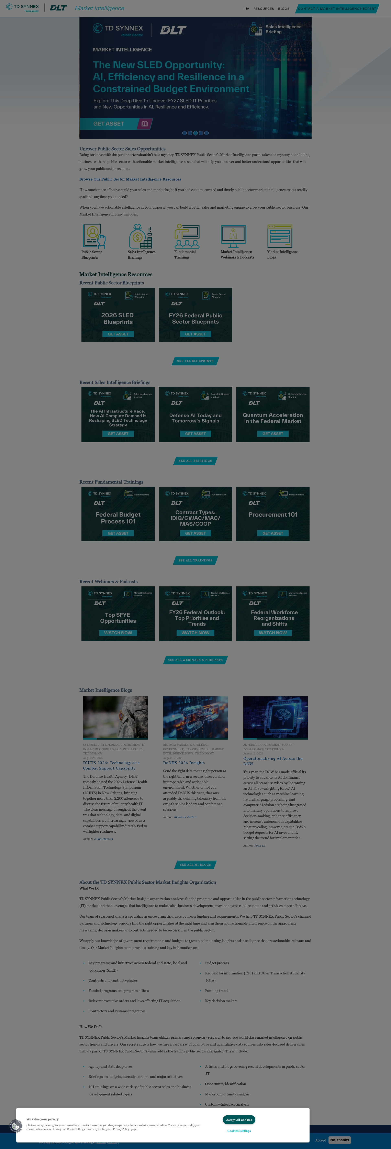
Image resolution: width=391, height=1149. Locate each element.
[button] (15, 1126)
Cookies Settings (239, 1131)
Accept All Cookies (239, 1120)
